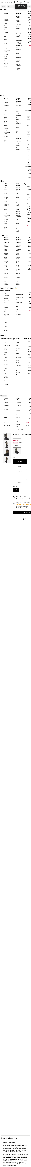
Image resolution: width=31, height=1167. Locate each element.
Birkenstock (7, 345)
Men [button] (8, 6)
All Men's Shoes (6, 99)
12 (28, 151)
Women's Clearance (7, 399)
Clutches (6, 298)
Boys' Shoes (18, 184)
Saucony (18, 365)
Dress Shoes (5, 118)
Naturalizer (7, 371)
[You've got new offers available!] (21, 2)
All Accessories (19, 293)
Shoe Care (18, 309)
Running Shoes (18, 60)
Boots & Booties (6, 408)
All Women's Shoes (6, 13)
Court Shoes (17, 52)
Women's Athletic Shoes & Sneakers (19, 43)
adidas (18, 342)
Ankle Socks (5, 323)
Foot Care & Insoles (19, 303)
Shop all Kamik (17, 438)
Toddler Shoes (6, 188)
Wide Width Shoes (5, 227)
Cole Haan (6, 354)
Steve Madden (6, 377)
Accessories (7, 428)
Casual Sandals (18, 17)
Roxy (5, 373)
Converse (18, 350)
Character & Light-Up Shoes (6, 205)
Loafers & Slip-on (18, 420)
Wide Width (7, 425)
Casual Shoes (5, 26)
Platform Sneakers (6, 262)
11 (28, 144)
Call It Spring (5, 348)
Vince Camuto (6, 383)
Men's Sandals (18, 137)
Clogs (5, 30)
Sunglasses (18, 314)
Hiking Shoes (5, 42)
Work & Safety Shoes (6, 65)
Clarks (5, 352)
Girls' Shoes (18, 210)
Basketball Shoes (19, 106)
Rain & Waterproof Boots (7, 50)
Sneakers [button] (18, 6)
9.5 (28, 133)
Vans (17, 374)
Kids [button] (13, 6)
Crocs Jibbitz (19, 297)
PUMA (17, 362)
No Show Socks (6, 331)
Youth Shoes (5, 192)
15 (28, 163)
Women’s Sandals (19, 12)
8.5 (28, 125)
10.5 (28, 140)
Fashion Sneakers (18, 56)
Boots (5, 23)
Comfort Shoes (6, 33)
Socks (5, 320)
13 (28, 155)
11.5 (28, 148)
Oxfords (6, 128)
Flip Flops (18, 24)
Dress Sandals (18, 21)
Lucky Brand (5, 367)
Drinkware (18, 299)
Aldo (5, 342)
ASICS (17, 345)
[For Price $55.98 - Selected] (17, 450)
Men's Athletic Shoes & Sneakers (19, 101)
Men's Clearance (19, 399)
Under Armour (18, 371)
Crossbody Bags (6, 301)
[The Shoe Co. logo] (8, 2)
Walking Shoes (18, 69)
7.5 (28, 118)
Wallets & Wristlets (6, 315)
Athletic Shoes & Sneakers (6, 19)
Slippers (6, 61)
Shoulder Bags (6, 308)
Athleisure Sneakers (18, 48)
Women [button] (3, 6)
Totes (5, 311)
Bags (5, 293)
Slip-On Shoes (6, 57)
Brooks (18, 348)
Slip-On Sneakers (18, 65)
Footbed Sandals (18, 27)
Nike (17, 360)
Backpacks (6, 295)
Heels (5, 39)
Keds (17, 353)
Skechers (18, 368)
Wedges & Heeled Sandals (18, 35)
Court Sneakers (18, 254)
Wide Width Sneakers (18, 131)
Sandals (6, 54)
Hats (17, 306)
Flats (5, 36)
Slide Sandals (18, 148)
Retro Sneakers (6, 266)
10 (28, 136)
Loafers (6, 46)
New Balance (18, 356)
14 (28, 159)
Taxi (5, 380)
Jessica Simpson (6, 363)
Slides (17, 31)
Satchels (6, 305)
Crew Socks (5, 327)
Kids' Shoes (5, 184)
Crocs (5, 357)
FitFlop (5, 360)
